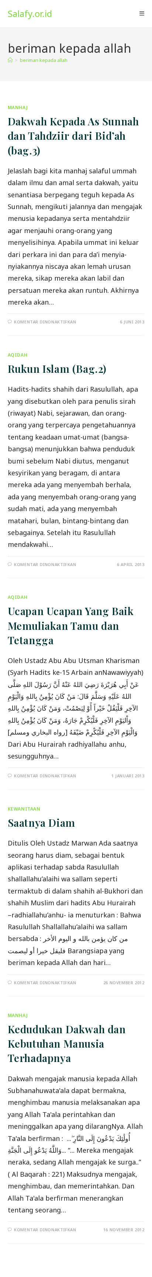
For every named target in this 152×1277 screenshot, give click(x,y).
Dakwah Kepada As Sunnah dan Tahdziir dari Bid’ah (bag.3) (73, 135)
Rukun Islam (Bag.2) (57, 368)
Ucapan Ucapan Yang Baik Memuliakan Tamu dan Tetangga (71, 625)
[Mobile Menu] (141, 13)
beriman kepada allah (44, 60)
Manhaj (18, 107)
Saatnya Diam (41, 822)
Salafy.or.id (30, 13)
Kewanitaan (24, 809)
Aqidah (18, 355)
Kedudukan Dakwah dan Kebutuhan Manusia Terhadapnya (67, 1043)
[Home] (10, 60)
